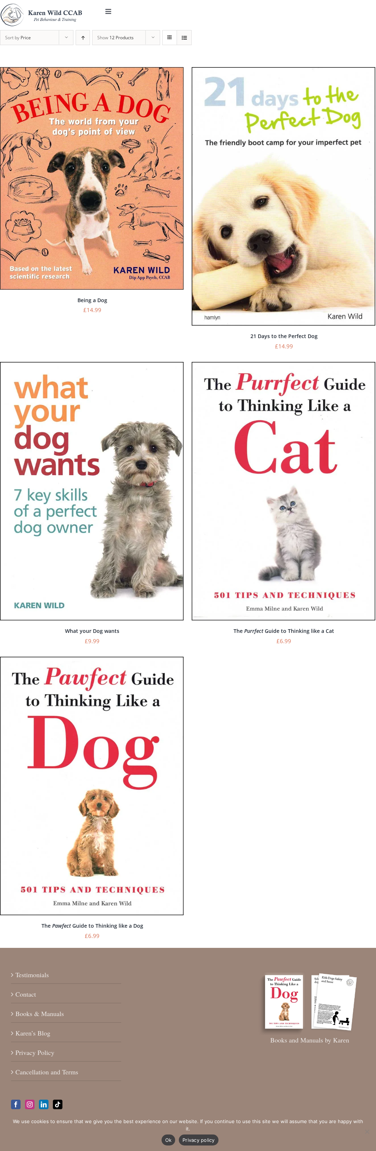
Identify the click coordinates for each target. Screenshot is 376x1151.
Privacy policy (198, 1140)
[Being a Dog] (92, 71)
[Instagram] (30, 1104)
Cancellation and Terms (46, 1071)
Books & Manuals (39, 1013)
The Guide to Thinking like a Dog (92, 925)
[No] (366, 1131)
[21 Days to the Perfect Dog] (283, 71)
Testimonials (32, 974)
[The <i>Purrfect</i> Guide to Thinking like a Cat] (283, 366)
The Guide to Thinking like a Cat (284, 630)
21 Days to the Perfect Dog (284, 336)
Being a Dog (92, 300)
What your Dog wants (92, 630)
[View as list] (184, 37)
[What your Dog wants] (92, 366)
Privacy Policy (34, 1052)
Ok (168, 1140)
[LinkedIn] (43, 1104)
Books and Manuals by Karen (309, 1039)
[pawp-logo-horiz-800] (41, 7)
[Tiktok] (57, 1104)
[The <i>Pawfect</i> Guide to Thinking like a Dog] (92, 661)
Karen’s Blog (32, 1033)
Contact (25, 994)
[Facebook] (16, 1104)
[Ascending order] (83, 37)
